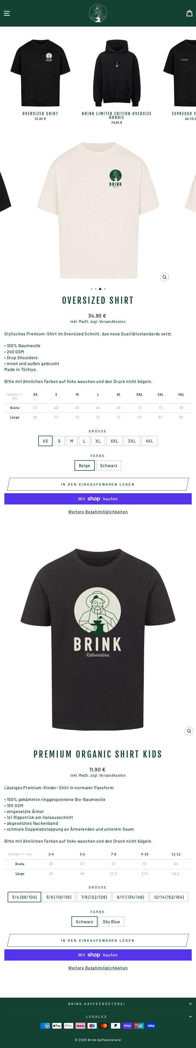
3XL (132, 440)
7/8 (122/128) (94, 896)
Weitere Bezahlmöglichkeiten (98, 511)
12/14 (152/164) (169, 896)
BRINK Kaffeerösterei (96, 1004)
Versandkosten (112, 321)
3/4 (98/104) (24, 896)
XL (98, 440)
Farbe (98, 456)
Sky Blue (111, 921)
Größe (98, 431)
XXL (114, 440)
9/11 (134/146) (130, 896)
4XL (149, 440)
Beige (84, 465)
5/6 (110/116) (58, 896)
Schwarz (108, 465)
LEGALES (96, 1017)
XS (45, 440)
